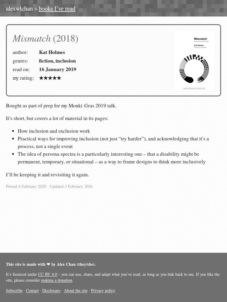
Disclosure (51, 290)
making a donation (56, 280)
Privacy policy (103, 290)
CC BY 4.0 (47, 274)
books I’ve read (57, 8)
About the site (75, 290)
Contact (32, 290)
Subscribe (14, 290)
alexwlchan (19, 8)
